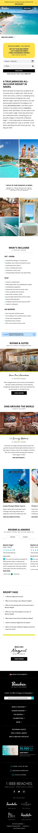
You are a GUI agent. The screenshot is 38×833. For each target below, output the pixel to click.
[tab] (12, 537)
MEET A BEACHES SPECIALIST (19, 737)
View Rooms (19, 393)
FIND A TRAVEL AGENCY (19, 733)
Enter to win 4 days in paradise (18, 693)
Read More (6, 571)
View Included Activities (11, 517)
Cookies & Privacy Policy (13, 826)
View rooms (19, 659)
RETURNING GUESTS (19, 729)
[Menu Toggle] (34, 8)
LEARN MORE (24, 753)
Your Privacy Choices (19, 828)
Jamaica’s (28, 108)
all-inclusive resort (14, 106)
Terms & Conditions (17, 824)
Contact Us (26, 826)
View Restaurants (18, 458)
